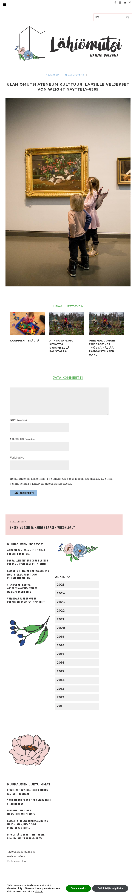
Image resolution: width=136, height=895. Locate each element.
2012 (60, 697)
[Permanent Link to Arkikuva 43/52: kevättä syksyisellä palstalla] (66, 334)
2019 (60, 636)
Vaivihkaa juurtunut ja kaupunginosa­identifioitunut (26, 600)
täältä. (39, 891)
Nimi (18, 419)
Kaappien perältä (24, 340)
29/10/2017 (53, 75)
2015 (60, 671)
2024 (61, 593)
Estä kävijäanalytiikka (110, 888)
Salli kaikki (78, 888)
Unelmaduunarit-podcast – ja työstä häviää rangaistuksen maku (103, 347)
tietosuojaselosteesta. (58, 483)
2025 (61, 584)
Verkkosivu (17, 457)
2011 (60, 706)
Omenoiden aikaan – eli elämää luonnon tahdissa (26, 552)
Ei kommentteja (74, 75)
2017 (60, 654)
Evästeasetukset (17, 861)
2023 (61, 602)
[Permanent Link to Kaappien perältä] (27, 334)
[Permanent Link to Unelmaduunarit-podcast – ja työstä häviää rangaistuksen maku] (106, 334)
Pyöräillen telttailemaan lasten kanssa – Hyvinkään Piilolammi (27, 562)
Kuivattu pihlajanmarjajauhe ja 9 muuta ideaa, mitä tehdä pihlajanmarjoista (28, 574)
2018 (60, 645)
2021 (60, 619)
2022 (61, 610)
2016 (60, 662)
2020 (61, 628)
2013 (60, 688)
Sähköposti (22, 438)
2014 (61, 680)
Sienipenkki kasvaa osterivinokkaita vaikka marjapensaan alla (22, 588)
